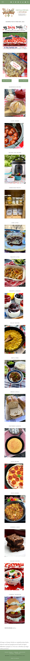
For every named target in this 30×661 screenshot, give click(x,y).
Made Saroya (15, 658)
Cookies (16, 652)
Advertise (17, 653)
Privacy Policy (9, 652)
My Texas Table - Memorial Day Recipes (15, 49)
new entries (6, 80)
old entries (23, 80)
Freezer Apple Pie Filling (15, 77)
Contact (12, 653)
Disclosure (22, 652)
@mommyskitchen (20, 628)
